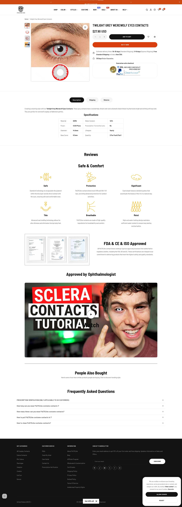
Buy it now (125, 45)
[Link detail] (94, 468)
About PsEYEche (72, 451)
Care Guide (45, 459)
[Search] (147, 9)
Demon (19, 479)
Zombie (19, 471)
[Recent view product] (155, 10)
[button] (51, 2)
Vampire (19, 467)
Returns (106, 100)
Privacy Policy (71, 475)
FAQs (43, 451)
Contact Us (45, 463)
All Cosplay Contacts (23, 451)
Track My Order (46, 455)
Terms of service (72, 483)
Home (26, 19)
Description (77, 100)
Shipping (92, 100)
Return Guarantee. (105, 58)
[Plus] (104, 36)
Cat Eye (19, 475)
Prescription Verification (50, 467)
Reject (161, 500)
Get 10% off (89, 501)
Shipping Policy (72, 471)
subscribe (157, 461)
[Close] (96, 501)
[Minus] (95, 36)
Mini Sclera (20, 459)
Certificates (71, 467)
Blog (68, 455)
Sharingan (20, 463)
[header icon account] (151, 9)
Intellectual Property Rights (76, 487)
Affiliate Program (72, 459)
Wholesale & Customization (76, 463)
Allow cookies (162, 494)
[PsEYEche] (21, 9)
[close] (179, 2)
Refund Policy (71, 479)
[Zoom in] (85, 27)
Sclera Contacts (22, 455)
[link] (64, 9)
